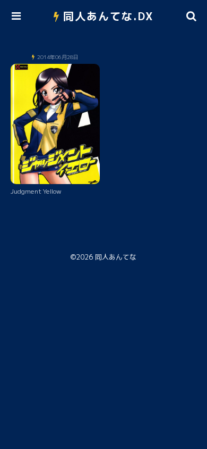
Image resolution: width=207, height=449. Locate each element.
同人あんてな (115, 257)
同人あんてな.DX (108, 16)
